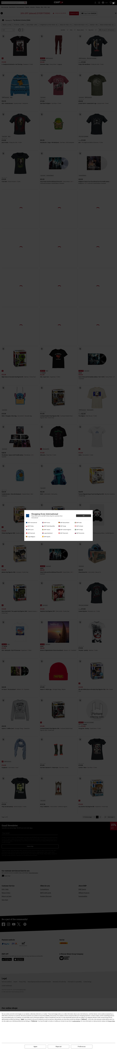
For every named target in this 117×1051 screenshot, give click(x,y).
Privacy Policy (111, 1021)
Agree (35, 1046)
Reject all (58, 1046)
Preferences (82, 1046)
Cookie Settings (76, 1021)
